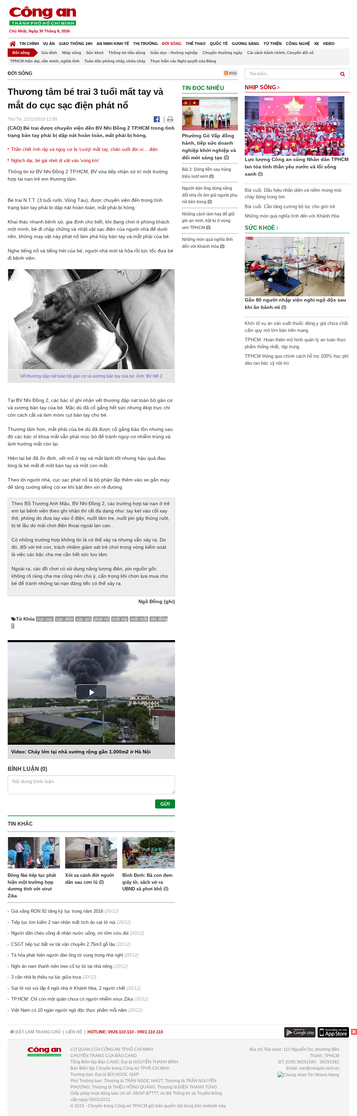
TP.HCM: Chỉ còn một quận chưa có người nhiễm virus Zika (72, 999)
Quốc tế (219, 43)
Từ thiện (273, 43)
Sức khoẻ (95, 53)
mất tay (120, 619)
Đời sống (172, 43)
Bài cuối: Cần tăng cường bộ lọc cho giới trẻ (290, 206)
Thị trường (145, 43)
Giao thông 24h (75, 43)
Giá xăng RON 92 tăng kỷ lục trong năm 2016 (57, 911)
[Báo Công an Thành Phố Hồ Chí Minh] (13, 42)
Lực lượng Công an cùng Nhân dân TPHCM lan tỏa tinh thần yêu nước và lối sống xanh (297, 167)
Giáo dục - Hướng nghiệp (174, 53)
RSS (232, 73)
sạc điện (64, 619)
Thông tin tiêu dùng (126, 53)
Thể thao (196, 43)
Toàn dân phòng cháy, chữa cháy (114, 61)
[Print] (170, 119)
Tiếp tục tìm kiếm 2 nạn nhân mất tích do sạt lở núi (63, 922)
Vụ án (49, 43)
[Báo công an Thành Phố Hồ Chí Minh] (42, 15)
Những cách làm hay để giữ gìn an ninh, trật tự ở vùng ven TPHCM (208, 221)
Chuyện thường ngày (222, 53)
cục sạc (45, 619)
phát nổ (101, 619)
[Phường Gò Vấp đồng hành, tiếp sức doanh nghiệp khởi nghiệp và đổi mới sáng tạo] (210, 113)
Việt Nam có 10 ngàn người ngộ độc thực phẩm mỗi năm (69, 1010)
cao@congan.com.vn (319, 1068)
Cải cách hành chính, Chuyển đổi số (280, 53)
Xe (316, 43)
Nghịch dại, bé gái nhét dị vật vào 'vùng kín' (55, 160)
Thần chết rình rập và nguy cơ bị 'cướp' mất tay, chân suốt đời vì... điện (84, 149)
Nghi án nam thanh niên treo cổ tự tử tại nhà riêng (61, 966)
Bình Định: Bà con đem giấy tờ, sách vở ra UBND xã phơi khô (147, 882)
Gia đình (49, 53)
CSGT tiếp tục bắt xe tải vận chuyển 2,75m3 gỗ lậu (63, 944)
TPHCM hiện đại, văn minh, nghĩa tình (44, 61)
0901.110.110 (150, 1032)
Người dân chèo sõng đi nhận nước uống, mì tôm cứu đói (70, 933)
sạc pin (83, 619)
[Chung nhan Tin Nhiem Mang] (308, 1074)
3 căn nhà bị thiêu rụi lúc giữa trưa (46, 977)
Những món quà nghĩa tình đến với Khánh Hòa (292, 216)
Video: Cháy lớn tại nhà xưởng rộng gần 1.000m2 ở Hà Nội (81, 751)
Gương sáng (245, 43)
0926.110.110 (121, 1032)
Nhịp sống (71, 53)
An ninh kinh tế (113, 43)
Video (329, 43)
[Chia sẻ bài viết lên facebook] (157, 119)
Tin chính (29, 43)
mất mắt (139, 619)
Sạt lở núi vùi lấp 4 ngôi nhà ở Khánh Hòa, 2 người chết (68, 988)
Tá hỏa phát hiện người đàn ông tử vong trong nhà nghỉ (67, 955)
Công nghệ (298, 43)
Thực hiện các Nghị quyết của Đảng (183, 61)
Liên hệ (74, 1032)
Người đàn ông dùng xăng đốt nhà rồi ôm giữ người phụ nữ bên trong (209, 195)
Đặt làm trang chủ (37, 1032)
